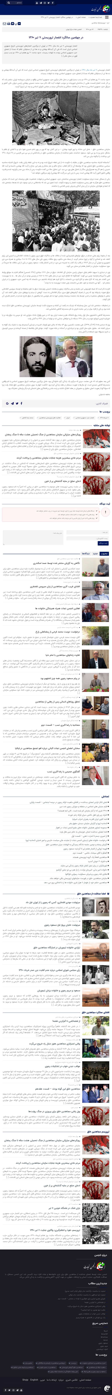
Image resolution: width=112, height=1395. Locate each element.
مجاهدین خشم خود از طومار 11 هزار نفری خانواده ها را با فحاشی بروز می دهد (75, 882)
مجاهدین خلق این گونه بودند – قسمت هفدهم (57, 1089)
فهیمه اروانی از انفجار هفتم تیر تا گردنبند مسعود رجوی (85, 848)
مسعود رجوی (103, 1343)
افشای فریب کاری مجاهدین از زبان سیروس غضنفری (55, 586)
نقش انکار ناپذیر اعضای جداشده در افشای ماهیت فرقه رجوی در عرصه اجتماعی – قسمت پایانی (68, 802)
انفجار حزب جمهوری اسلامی (85, 418)
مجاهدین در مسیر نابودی (47, 1367)
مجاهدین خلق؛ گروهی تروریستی (72, 1367)
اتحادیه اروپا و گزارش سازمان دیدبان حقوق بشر (88, 823)
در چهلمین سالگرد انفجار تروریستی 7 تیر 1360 (56, 37)
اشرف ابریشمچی (102, 1349)
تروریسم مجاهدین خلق (98, 1132)
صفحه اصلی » (81, 17)
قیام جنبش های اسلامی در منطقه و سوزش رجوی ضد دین (83, 806)
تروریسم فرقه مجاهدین (98, 23)
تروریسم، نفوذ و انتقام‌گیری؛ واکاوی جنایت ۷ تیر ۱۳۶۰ (55, 1230)
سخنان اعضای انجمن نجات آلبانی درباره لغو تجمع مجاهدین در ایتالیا (47, 748)
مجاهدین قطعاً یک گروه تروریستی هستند (90, 857)
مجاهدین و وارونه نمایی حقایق (23, 1367)
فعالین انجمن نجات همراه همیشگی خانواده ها (57, 608)
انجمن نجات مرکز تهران (74, 29)
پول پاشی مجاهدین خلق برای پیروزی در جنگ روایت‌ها (54, 1111)
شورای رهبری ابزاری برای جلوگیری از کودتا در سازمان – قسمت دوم (82, 1298)
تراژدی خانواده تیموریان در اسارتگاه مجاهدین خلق (56, 947)
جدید (95, 553)
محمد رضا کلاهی (27, 418)
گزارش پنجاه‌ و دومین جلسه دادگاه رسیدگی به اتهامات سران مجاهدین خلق (76, 844)
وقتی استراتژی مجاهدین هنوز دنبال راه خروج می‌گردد (54, 1043)
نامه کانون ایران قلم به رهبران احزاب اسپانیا (89, 819)
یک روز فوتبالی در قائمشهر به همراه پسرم (91, 1317)
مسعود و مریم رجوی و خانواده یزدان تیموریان (58, 990)
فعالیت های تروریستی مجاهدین (49, 418)
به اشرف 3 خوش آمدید (97, 861)
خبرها (106, 1330)
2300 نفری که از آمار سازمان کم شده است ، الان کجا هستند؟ (82, 810)
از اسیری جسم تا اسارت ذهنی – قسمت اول (89, 836)
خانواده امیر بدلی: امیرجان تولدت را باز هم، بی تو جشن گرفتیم (81, 869)
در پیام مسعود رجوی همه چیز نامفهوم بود (60, 678)
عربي (42, 1380)
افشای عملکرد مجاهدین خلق (95, 1012)
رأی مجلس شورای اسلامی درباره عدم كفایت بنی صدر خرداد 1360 (49, 970)
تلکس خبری (71, 1380)
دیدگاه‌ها (86, 553)
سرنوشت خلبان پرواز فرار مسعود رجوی (62, 925)
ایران (68, 418)
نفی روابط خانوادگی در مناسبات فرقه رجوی (64, 1371)
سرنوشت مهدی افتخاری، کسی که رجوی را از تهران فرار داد (53, 902)
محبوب (104, 553)
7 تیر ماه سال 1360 (89, 70)
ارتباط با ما (51, 1380)
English (34, 1380)
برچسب (73, 1363)
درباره (61, 1380)
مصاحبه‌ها (104, 1337)
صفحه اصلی (85, 1380)
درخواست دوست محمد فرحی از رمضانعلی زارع (58, 632)
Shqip (25, 1380)
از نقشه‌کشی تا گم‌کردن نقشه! (66, 1021)
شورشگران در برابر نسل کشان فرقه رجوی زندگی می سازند (84, 865)
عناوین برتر (28, 1363)
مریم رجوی (104, 1346)
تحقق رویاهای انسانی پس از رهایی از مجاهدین (57, 702)
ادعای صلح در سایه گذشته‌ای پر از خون (62, 481)
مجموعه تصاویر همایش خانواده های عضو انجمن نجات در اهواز (81, 827)
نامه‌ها (105, 1340)
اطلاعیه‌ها (104, 1334)
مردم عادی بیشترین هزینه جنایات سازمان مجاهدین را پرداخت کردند (48, 458)
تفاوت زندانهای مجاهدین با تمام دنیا (63, 655)
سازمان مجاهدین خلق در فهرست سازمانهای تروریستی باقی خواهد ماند (78, 878)
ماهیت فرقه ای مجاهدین (97, 1367)
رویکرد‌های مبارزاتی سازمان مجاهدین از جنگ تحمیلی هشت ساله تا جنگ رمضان (43, 434)
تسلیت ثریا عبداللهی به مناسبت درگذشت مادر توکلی (87, 1294)
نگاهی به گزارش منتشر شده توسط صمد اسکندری (56, 563)
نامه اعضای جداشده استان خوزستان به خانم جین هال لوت (83, 831)
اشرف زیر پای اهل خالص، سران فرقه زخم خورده (87, 815)
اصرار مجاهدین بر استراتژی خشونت (93, 1363)
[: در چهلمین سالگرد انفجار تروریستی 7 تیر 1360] (4, 23)
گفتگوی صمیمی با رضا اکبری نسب (63, 771)
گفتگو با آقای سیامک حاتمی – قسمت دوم (90, 853)
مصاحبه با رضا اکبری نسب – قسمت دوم (60, 725)
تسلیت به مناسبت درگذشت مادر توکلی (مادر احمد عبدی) (85, 1291)
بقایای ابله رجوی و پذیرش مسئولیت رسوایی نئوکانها (86, 874)
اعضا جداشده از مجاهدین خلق (91, 894)
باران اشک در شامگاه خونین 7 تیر (64, 1208)
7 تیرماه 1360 (104, 418)
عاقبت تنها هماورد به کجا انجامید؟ (93, 1310)
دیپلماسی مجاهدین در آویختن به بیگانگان (51, 1363)
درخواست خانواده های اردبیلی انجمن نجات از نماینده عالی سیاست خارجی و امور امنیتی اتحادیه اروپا (66, 840)
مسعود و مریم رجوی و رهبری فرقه (94, 1371)
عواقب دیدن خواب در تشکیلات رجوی (62, 1066)
